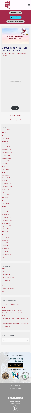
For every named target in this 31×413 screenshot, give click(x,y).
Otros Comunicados (8, 288)
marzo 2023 (5, 243)
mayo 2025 (5, 169)
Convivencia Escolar (8, 277)
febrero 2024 (6, 212)
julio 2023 (5, 231)
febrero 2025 (6, 178)
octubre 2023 (6, 223)
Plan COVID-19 (16, 385)
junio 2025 (5, 166)
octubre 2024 (6, 189)
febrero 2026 (6, 147)
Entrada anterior (15, 115)
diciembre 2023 (6, 217)
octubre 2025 (6, 155)
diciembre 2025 (6, 149)
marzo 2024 (5, 209)
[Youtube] (15, 398)
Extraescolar (6, 280)
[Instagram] (18, 398)
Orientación (5, 286)
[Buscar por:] (15, 340)
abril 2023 (5, 240)
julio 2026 (5, 132)
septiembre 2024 (7, 192)
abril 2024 (5, 206)
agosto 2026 (6, 130)
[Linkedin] (21, 398)
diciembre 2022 (6, 251)
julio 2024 (5, 197)
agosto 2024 (6, 195)
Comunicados (11, 53)
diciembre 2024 (6, 183)
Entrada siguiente (16, 120)
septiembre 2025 (7, 158)
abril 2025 (5, 172)
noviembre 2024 (7, 186)
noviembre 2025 (7, 152)
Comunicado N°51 (6, 108)
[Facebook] (9, 398)
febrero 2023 (6, 245)
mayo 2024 (5, 203)
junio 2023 (5, 234)
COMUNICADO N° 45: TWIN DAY (12, 310)
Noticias (4, 283)
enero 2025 (5, 180)
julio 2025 (5, 163)
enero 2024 (5, 214)
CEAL (3, 269)
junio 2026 (5, 135)
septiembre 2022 (7, 257)
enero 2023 (5, 248)
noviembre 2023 (7, 220)
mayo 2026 (5, 138)
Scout (3, 291)
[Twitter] (12, 398)
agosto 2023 (6, 229)
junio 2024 (5, 200)
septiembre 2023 (7, 226)
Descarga (15, 108)
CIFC (4, 53)
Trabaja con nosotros (16, 388)
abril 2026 (5, 141)
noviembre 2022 (7, 254)
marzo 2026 (5, 144)
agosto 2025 (5, 161)
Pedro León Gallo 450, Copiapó (16, 391)
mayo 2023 (5, 237)
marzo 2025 (5, 175)
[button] (23, 5)
